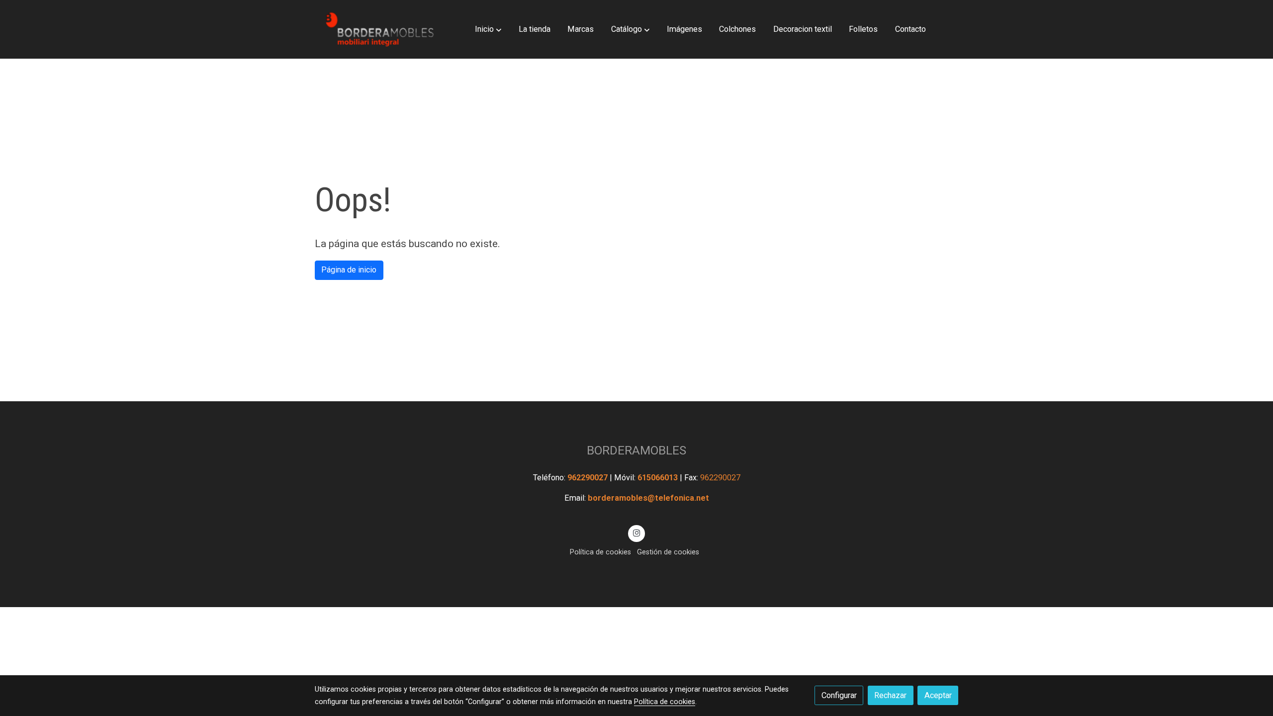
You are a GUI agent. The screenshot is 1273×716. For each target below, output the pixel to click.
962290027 (588, 477)
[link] (378, 29)
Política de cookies (600, 552)
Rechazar (890, 695)
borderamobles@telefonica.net (648, 498)
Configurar (839, 695)
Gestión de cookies (668, 552)
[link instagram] (636, 533)
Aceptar (938, 695)
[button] (488, 29)
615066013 (658, 477)
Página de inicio (348, 269)
